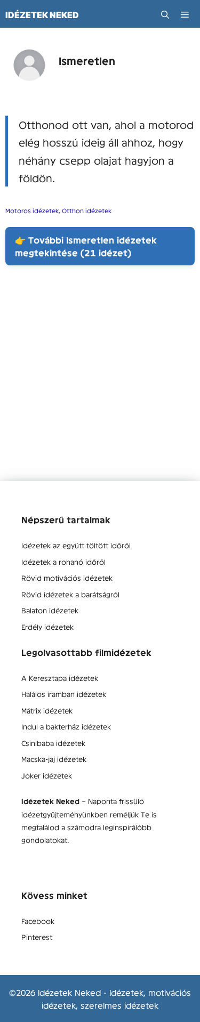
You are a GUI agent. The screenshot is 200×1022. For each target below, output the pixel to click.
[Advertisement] (100, 381)
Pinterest (36, 936)
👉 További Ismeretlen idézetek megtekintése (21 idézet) (86, 246)
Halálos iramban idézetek (63, 694)
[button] (165, 14)
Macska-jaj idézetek (53, 759)
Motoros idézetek (32, 210)
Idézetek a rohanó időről (63, 561)
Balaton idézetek (49, 610)
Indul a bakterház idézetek (66, 726)
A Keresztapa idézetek (59, 678)
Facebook (37, 920)
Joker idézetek (46, 775)
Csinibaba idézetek (53, 743)
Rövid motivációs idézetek (67, 577)
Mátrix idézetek (47, 710)
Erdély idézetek (47, 626)
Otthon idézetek (86, 210)
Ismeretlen (87, 60)
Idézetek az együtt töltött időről (76, 545)
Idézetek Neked (42, 15)
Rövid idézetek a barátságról (70, 594)
